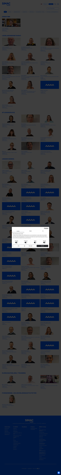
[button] (58, 472)
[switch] (26, 242)
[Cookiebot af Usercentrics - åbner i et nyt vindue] (44, 228)
